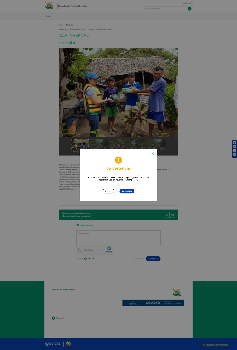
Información (127, 191)
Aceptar (108, 191)
